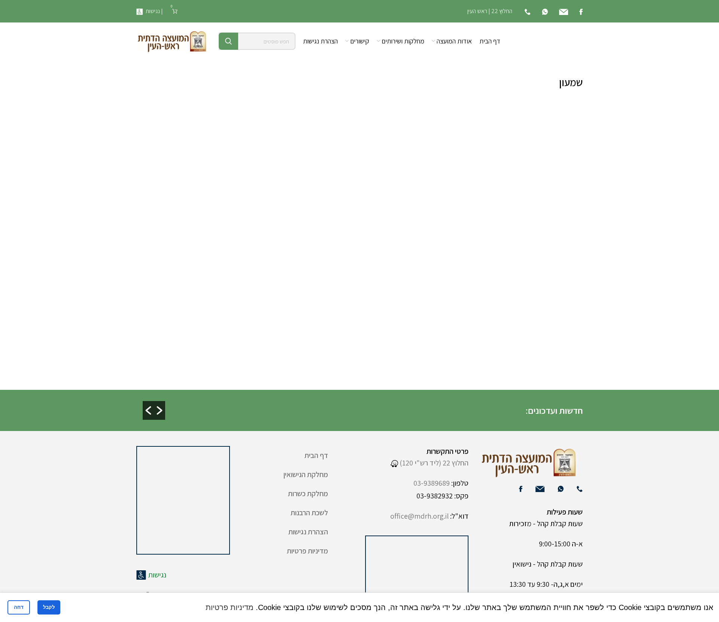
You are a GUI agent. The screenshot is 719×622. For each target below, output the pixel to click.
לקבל (49, 607)
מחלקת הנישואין (305, 474)
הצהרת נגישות (308, 532)
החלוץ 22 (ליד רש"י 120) (433, 463)
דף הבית (316, 455)
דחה (19, 607)
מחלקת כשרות (308, 493)
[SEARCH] (228, 41)
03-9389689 (431, 483)
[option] (334, 404)
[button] (148, 410)
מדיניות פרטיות (307, 551)
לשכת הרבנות (309, 513)
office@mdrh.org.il (419, 516)
